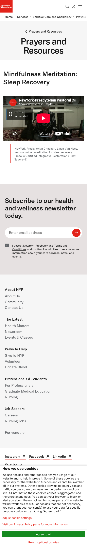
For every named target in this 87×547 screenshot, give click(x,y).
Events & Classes (19, 337)
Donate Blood (16, 367)
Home (9, 17)
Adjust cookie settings (17, 518)
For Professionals (19, 385)
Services (22, 17)
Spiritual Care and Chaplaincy (52, 17)
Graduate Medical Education (28, 391)
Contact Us (14, 307)
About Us (12, 296)
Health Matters (17, 325)
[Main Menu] (80, 6)
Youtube (14, 465)
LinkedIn (62, 456)
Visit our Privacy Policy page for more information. (35, 524)
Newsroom (13, 331)
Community (14, 302)
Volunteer (13, 361)
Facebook (39, 456)
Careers (11, 415)
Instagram (15, 456)
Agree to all (43, 534)
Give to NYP (14, 355)
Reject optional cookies (43, 542)
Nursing (11, 397)
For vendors (14, 432)
